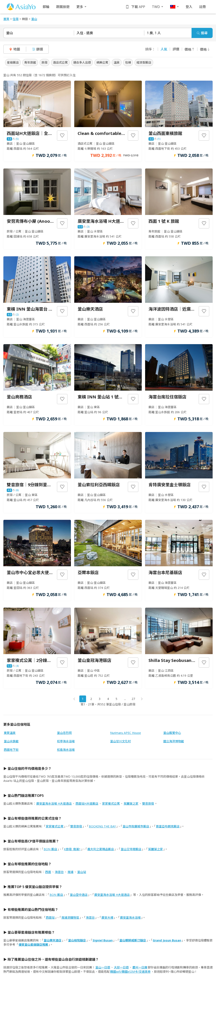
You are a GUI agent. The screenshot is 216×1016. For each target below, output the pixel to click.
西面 (48, 872)
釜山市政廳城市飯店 (136, 826)
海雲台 (59, 872)
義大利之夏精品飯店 (100, 849)
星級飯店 (13, 62)
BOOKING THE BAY (102, 826)
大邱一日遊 (121, 967)
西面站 (50, 917)
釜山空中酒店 (79, 895)
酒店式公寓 (60, 62)
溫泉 (117, 62)
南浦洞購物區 (70, 917)
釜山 (9, 33)
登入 (189, 6)
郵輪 (46, 6)
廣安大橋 (107, 917)
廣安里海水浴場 (130, 917)
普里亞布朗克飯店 (168, 826)
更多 (79, 6)
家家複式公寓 (111, 803)
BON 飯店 (50, 849)
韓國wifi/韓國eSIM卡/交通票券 (130, 972)
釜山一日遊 (102, 967)
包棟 (128, 62)
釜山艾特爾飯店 (131, 849)
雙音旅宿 (148, 803)
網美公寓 (102, 62)
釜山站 (81, 872)
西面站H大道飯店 (87, 803)
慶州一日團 (139, 967)
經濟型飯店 (143, 62)
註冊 (202, 6)
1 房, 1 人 (154, 33)
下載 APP (138, 6)
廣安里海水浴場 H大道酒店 (54, 803)
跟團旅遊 (63, 6)
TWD (156, 6)
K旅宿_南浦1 (72, 849)
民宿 (44, 62)
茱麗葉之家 (131, 803)
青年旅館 (30, 62)
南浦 (70, 872)
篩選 (39, 49)
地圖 (16, 49)
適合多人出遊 (82, 62)
